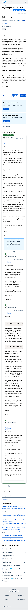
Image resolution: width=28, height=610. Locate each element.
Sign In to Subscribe (19, 10)
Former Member (10, 17)
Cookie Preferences (7, 606)
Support (21, 603)
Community (9, 2)
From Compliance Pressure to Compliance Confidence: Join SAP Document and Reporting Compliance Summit (13, 537)
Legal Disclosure (21, 599)
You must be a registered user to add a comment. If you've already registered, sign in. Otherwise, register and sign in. (14, 243)
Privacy (7, 595)
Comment (23, 95)
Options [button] (25, 10)
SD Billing (4, 29)
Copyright (7, 599)
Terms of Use (21, 595)
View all (3, 584)
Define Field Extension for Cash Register (11, 514)
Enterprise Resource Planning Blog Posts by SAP (14, 509)
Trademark (7, 603)
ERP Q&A (4, 5)
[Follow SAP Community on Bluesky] (12, 591)
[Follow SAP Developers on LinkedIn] (17, 591)
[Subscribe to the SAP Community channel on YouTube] (15, 591)
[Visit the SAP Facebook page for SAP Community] (10, 591)
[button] (3, 23)
